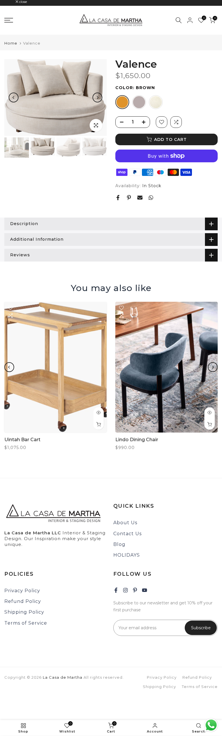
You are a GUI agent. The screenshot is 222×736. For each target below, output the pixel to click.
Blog (119, 544)
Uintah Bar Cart (22, 440)
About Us (125, 522)
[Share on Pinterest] (129, 197)
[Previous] (13, 97)
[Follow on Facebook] (116, 590)
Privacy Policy (22, 590)
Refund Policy (22, 601)
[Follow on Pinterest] (135, 590)
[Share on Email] (140, 197)
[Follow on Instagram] (125, 590)
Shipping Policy (24, 612)
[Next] (97, 97)
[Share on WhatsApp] (150, 197)
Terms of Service (25, 623)
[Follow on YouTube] (144, 590)
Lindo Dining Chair (136, 440)
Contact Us (127, 533)
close (11, 1)
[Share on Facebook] (118, 197)
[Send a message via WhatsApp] (211, 725)
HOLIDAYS (126, 555)
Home (10, 43)
